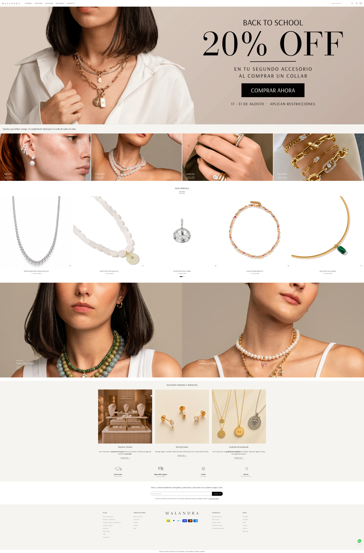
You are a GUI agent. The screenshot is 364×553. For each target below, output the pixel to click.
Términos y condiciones (109, 519)
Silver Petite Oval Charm (182, 271)
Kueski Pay (105, 528)
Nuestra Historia (138, 516)
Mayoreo (136, 525)
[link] (45, 157)
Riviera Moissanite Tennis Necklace (36, 271)
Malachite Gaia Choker (328, 271)
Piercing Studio (182, 447)
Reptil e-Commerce (200, 551)
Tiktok (244, 522)
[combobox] (340, 3)
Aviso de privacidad (214, 498)
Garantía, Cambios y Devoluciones (112, 522)
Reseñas (136, 522)
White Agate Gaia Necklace (109, 271)
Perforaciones (215, 519)
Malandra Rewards (217, 516)
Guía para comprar (108, 525)
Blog (135, 528)
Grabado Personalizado (238, 447)
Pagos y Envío (106, 531)
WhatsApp (245, 531)
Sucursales (136, 519)
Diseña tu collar (216, 522)
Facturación (106, 537)
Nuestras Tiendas (125, 447)
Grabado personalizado (218, 528)
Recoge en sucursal (217, 525)
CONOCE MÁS (124, 458)
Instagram (245, 516)
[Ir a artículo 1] (181, 276)
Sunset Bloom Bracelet (255, 271)
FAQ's (104, 534)
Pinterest (245, 528)
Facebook (245, 519)
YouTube (245, 525)
